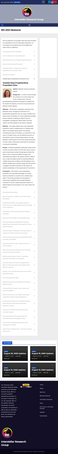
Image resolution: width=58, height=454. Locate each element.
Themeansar (41, 451)
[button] (55, 25)
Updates (6, 351)
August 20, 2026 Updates (15, 353)
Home (41, 384)
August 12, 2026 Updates (42, 370)
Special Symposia (45, 395)
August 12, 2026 (9, 372)
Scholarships (43, 416)
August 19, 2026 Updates (42, 353)
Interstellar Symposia (46, 399)
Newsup (35, 451)
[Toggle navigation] (29, 25)
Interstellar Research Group (28, 19)
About (41, 388)
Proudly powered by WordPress (21, 451)
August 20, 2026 (9, 356)
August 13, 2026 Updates (14, 370)
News (41, 403)
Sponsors (42, 392)
